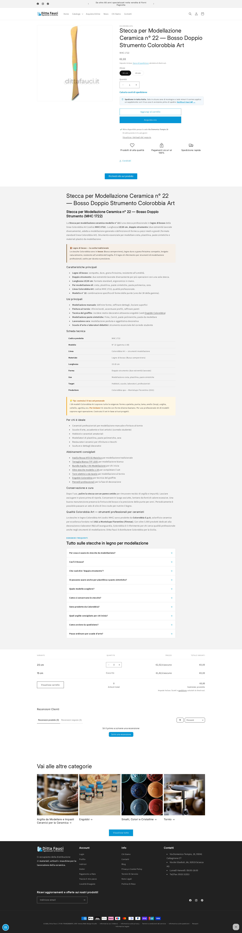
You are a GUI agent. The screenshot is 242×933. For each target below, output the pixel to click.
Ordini (82, 869)
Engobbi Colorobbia (155, 313)
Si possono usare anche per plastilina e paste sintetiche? (98, 579)
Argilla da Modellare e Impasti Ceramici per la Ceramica (55, 821)
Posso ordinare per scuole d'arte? (86, 633)
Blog (124, 864)
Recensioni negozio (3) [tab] (71, 720)
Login (81, 854)
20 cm (125, 73)
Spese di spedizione (141, 63)
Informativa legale (122, 926)
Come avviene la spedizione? (83, 624)
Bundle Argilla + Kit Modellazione (89, 465)
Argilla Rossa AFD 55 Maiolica (87, 457)
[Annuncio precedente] (88, 3)
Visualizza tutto (121, 832)
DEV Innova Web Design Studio (85, 924)
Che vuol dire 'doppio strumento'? (86, 570)
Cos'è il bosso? (76, 561)
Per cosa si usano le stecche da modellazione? (92, 552)
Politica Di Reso (129, 884)
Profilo (82, 859)
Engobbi (84, 819)
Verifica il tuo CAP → (186, 102)
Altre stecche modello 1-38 (85, 469)
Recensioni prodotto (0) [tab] (48, 720)
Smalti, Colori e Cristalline (138, 819)
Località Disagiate (87, 884)
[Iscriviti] (84, 900)
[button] (77, 14)
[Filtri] (180, 720)
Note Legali (127, 879)
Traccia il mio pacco (88, 879)
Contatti (125, 859)
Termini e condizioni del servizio (154, 924)
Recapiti (195, 924)
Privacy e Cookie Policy (132, 869)
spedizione (182, 690)
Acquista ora (150, 120)
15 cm (139, 73)
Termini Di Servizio (130, 874)
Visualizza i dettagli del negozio (137, 137)
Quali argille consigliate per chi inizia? (88, 615)
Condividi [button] (126, 160)
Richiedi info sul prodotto (121, 176)
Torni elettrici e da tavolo (84, 473)
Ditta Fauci (53, 924)
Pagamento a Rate (87, 874)
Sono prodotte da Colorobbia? (84, 606)
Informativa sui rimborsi (109, 924)
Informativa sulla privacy (130, 924)
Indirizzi (82, 864)
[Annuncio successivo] (154, 3)
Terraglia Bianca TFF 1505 (85, 461)
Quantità (123, 79)
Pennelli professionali (83, 481)
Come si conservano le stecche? (85, 597)
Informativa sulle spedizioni (179, 924)
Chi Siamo (126, 854)
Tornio (168, 819)
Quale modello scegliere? (81, 588)
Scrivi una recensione (121, 734)
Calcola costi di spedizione (133, 92)
